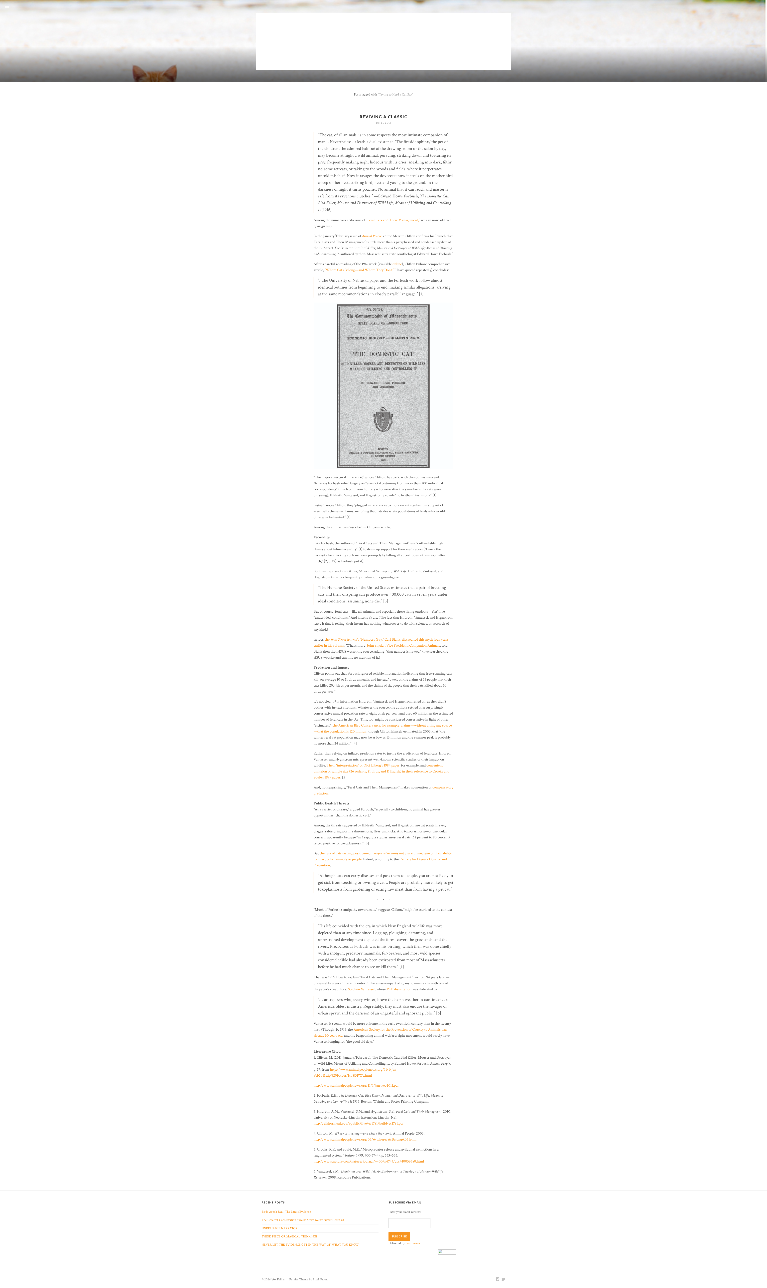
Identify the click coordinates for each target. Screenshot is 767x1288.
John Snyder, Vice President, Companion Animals (403, 645)
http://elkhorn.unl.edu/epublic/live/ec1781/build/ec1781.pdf (358, 1123)
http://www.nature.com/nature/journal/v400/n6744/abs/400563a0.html (369, 1161)
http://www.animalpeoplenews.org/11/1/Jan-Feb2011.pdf (356, 1085)
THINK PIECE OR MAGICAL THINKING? (289, 1236)
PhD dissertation (399, 989)
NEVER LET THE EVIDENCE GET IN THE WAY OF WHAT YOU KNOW (310, 1245)
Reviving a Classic (383, 116)
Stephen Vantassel (361, 989)
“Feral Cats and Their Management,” (393, 220)
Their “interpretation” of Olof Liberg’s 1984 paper (363, 765)
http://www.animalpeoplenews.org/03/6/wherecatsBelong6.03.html (365, 1139)
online (397, 264)
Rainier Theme (298, 1279)
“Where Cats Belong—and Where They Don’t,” (359, 270)
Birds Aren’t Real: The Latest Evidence (286, 1212)
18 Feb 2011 (383, 122)
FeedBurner (412, 1243)
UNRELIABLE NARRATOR (279, 1228)
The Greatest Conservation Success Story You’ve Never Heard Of (303, 1220)
